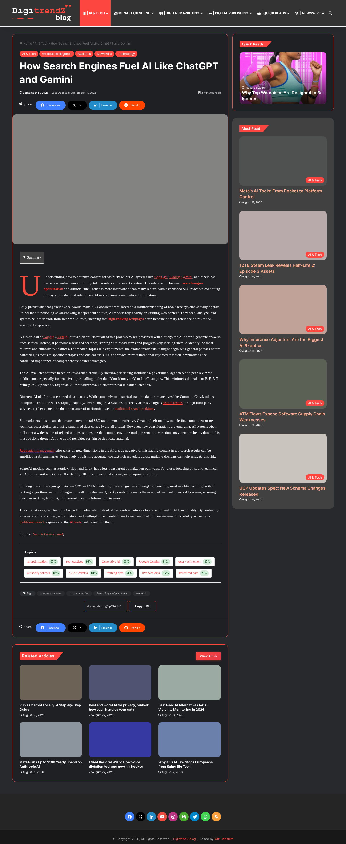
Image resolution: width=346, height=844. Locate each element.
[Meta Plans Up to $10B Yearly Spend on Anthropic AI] (51, 740)
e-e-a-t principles (79, 593)
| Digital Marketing (181, 13)
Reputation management (37, 450)
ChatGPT (161, 277)
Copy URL (142, 606)
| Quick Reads (273, 13)
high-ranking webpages (126, 319)
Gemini (63, 337)
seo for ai (141, 593)
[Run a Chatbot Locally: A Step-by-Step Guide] (51, 682)
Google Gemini (181, 277)
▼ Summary (32, 257)
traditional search (32, 522)
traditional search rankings (134, 408)
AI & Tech (41, 43)
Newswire (104, 54)
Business (84, 54)
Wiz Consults (223, 839)
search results (173, 403)
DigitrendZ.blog (184, 839)
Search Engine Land (48, 534)
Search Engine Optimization (112, 593)
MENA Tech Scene (134, 13)
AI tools (75, 522)
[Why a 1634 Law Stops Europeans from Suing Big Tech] (189, 740)
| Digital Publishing (230, 13)
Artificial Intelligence (57, 54)
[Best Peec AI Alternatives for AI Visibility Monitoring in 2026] (189, 682)
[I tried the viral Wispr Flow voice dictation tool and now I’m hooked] (120, 740)
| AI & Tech (95, 13)
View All (208, 656)
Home (27, 43)
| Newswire (310, 13)
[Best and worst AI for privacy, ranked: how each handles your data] (120, 682)
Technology (126, 54)
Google (49, 337)
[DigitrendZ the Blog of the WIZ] (41, 13)
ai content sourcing (50, 593)
